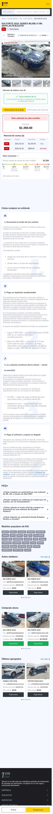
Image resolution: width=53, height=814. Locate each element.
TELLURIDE (38, 535)
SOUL (19, 535)
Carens (25, 543)
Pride (5, 539)
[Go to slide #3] (27, 83)
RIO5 (30, 546)
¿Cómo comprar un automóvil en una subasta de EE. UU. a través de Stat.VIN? (24, 493)
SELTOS (22, 546)
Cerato (27, 550)
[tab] (21, 597)
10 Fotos (9, 76)
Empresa (6, 790)
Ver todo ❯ (45, 557)
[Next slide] (46, 57)
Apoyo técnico (10, 805)
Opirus (13, 546)
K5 (30, 535)
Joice (13, 535)
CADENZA (7, 543)
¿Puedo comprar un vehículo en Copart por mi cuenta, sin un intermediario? (24, 501)
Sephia (42, 539)
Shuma (5, 535)
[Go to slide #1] (6, 83)
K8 (10, 539)
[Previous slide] (5, 57)
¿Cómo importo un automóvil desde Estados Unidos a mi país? (24, 518)
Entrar (13, 810)
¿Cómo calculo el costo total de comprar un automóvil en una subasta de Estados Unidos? (23, 509)
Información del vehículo (37, 110)
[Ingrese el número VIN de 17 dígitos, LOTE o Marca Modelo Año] (48, 12)
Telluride (22, 532)
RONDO (31, 532)
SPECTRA (40, 532)
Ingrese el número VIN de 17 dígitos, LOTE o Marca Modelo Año (32, 12)
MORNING (18, 539)
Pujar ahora (13, 593)
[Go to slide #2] (16, 83)
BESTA (5, 532)
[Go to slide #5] (47, 83)
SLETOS (28, 539)
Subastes (7, 795)
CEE (35, 539)
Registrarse (38, 810)
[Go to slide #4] (37, 83)
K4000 (40, 543)
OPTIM (36, 546)
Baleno (13, 532)
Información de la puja (14, 110)
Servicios (7, 800)
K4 (26, 535)
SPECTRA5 (18, 550)
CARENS (16, 543)
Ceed (33, 543)
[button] (8, 11)
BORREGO (7, 550)
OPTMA (5, 546)
